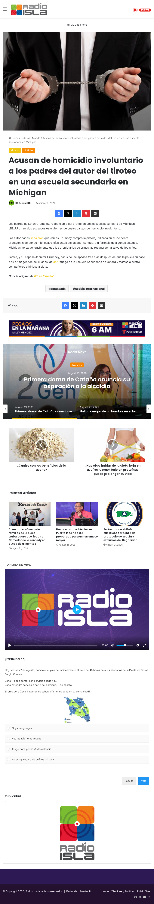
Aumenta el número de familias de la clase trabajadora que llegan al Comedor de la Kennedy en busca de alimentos (27, 537)
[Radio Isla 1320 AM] (29, 9)
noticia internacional (90, 289)
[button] (77, 710)
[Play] (10, 645)
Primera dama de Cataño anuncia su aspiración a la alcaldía (77, 382)
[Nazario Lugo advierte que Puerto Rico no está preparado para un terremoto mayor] (77, 514)
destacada (58, 289)
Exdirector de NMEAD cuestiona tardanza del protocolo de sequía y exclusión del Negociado (120, 535)
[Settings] (138, 645)
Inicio (106, 891)
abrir (56, 262)
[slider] (55, 645)
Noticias (25, 138)
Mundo (36, 138)
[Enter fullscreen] (144, 645)
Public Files (143, 891)
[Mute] (112, 645)
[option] (77, 381)
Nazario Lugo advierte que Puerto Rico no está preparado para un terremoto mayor (77, 535)
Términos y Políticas (122, 891)
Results (129, 780)
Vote (143, 780)
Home (15, 138)
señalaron (37, 238)
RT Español (21, 203)
